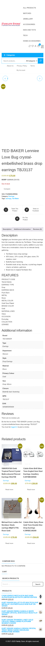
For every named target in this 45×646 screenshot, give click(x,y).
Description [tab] (7, 229)
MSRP (4, 180)
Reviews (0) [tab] (37, 229)
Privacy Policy (22, 66)
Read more (9, 489)
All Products (29, 8)
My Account (21, 70)
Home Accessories (31, 41)
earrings (8, 198)
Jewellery (28, 19)
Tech (25, 35)
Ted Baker (15, 198)
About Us (10, 66)
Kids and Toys (29, 30)
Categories (11, 55)
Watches (27, 13)
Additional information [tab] (22, 229)
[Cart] (38, 46)
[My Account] (35, 46)
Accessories (29, 24)
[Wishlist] (32, 46)
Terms (32, 66)
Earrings (11, 196)
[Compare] (29, 46)
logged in (14, 427)
